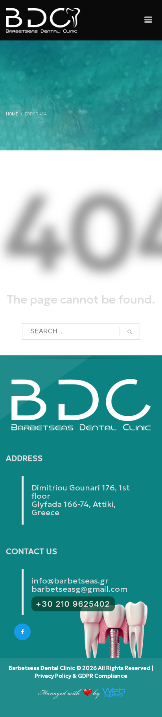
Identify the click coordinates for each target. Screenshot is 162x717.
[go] (130, 332)
